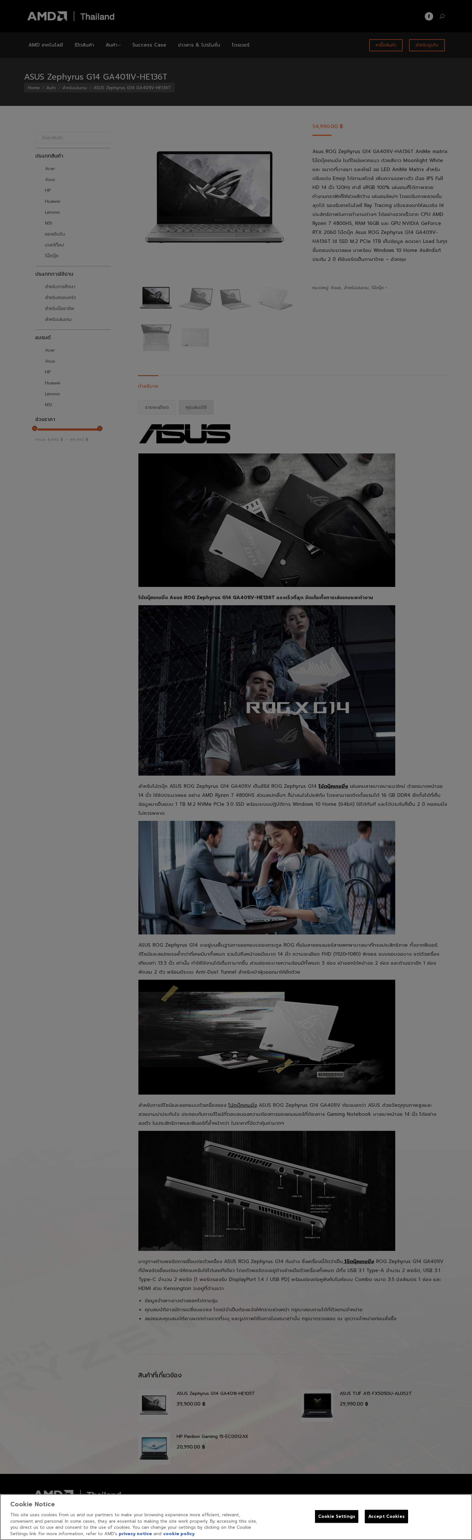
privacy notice (135, 1533)
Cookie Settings (336, 1516)
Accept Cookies (386, 1516)
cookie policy (179, 1533)
